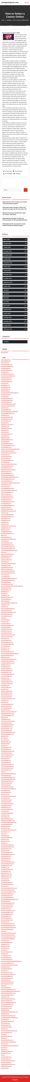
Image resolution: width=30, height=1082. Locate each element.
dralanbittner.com (5, 529)
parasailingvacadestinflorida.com (9, 1017)
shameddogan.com (6, 858)
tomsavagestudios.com (7, 584)
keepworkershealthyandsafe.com (9, 411)
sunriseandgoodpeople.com (8, 777)
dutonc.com (4, 745)
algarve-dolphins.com (6, 756)
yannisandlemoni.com (6, 531)
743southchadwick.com (7, 492)
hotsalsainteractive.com (7, 374)
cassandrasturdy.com (6, 633)
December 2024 (7, 274)
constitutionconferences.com (8, 830)
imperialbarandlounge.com (7, 505)
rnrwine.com (4, 1038)
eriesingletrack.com (6, 537)
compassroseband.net (6, 837)
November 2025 (7, 255)
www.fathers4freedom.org (8, 890)
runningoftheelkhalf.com (7, 893)
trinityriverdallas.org (6, 599)
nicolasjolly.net (5, 689)
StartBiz (16, 1079)
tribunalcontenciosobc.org (7, 661)
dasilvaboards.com (6, 664)
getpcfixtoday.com (6, 421)
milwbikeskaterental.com (7, 766)
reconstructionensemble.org (8, 788)
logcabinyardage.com (6, 865)
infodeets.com (5, 372)
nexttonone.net (5, 878)
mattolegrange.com (6, 749)
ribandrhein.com (5, 591)
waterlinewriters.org (6, 856)
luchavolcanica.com (6, 792)
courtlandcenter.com (6, 805)
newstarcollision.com (6, 559)
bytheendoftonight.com (7, 625)
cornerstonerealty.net (6, 959)
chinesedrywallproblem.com (8, 779)
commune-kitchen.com (7, 683)
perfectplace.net (5, 601)
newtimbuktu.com (5, 387)
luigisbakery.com (5, 944)
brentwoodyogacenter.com (8, 935)
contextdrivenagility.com (7, 715)
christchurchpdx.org (6, 679)
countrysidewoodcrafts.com (8, 404)
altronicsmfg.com (5, 389)
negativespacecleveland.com (8, 773)
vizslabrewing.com (5, 528)
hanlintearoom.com (6, 1025)
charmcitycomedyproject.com (9, 711)
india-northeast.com (6, 494)
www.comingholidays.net (7, 644)
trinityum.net (4, 970)
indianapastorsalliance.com (8, 820)
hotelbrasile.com (5, 454)
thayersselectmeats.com (7, 846)
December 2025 (7, 251)
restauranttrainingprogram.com (9, 578)
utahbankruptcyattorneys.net (8, 511)
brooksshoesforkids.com (7, 845)
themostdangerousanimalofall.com (10, 653)
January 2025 (7, 270)
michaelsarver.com (6, 565)
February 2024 (7, 309)
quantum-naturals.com (7, 1000)
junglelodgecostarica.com (7, 751)
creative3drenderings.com (7, 861)
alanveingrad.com (5, 758)
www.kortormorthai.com (7, 905)
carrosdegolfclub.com (6, 481)
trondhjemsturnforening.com (8, 993)
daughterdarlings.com (6, 370)
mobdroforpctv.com (6, 631)
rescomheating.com (6, 1057)
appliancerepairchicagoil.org (8, 406)
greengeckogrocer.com (7, 567)
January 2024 (7, 313)
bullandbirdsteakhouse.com (8, 925)
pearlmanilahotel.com (6, 428)
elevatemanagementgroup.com (9, 1030)
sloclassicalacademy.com (7, 663)
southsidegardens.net (6, 968)
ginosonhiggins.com (6, 760)
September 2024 (7, 282)
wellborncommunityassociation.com (10, 449)
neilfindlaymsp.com (6, 807)
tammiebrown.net (5, 743)
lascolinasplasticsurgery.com (8, 927)
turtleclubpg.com (5, 798)
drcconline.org (4, 811)
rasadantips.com (5, 385)
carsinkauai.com (5, 1013)
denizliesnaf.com (5, 828)
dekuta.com (4, 950)
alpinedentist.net (5, 437)
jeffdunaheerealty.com (7, 895)
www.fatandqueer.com (7, 907)
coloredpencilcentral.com (7, 501)
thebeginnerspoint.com (7, 642)
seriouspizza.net (5, 835)
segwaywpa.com (5, 850)
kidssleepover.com (6, 394)
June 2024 (6, 294)
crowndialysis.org (5, 576)
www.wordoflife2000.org (7, 514)
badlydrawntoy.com (6, 873)
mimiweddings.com (6, 1058)
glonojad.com (4, 702)
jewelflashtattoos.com (7, 419)
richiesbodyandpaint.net (7, 366)
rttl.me (3, 1055)
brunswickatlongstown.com (8, 732)
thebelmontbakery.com (7, 400)
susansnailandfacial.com (7, 884)
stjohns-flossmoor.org (6, 783)
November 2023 (7, 321)
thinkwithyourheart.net (7, 509)
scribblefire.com (5, 604)
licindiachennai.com (6, 368)
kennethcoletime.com (6, 728)
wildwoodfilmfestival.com (7, 451)
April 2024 (6, 302)
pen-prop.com (4, 886)
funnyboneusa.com (6, 785)
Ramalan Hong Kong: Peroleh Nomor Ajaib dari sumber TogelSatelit (14, 213)
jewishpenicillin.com (6, 582)
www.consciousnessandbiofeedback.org (11, 961)
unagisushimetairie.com (7, 417)
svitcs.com (4, 833)
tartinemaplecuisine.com (7, 734)
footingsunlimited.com (7, 914)
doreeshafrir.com (5, 710)
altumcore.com (5, 839)
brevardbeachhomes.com (7, 488)
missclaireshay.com (6, 361)
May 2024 (6, 298)
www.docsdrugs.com (6, 918)
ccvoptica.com (5, 940)
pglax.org (3, 771)
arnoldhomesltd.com (6, 499)
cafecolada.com (5, 638)
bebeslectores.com (6, 471)
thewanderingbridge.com (7, 725)
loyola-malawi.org (5, 619)
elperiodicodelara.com (6, 364)
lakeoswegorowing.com (7, 1040)
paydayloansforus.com (7, 398)
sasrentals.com (5, 561)
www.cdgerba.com (6, 987)
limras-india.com (5, 362)
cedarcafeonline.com (6, 377)
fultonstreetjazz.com (6, 456)
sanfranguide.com (5, 646)
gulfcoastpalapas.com (7, 852)
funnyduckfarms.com (6, 1027)
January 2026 (7, 247)
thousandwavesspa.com (7, 803)
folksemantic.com (5, 520)
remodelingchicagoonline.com (8, 933)
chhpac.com (4, 1049)
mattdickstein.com (6, 871)
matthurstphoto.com (6, 1008)
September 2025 (7, 263)
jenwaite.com (4, 1028)
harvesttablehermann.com (7, 479)
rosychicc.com (5, 621)
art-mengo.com (5, 740)
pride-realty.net (5, 1019)
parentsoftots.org (5, 860)
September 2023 (7, 329)
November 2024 (7, 278)
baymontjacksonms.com (7, 768)
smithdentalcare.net (6, 1062)
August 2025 (6, 266)
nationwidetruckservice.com (8, 796)
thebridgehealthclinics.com (8, 854)
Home (3, 20)
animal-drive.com (5, 841)
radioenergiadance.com (7, 439)
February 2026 (7, 243)
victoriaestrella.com (6, 801)
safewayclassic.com (6, 402)
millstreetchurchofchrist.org (8, 1015)
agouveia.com (4, 1043)
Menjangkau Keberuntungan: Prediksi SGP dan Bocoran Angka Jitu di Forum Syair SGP (15, 208)
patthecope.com (5, 831)
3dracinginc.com (5, 649)
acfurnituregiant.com (6, 379)
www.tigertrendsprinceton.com (9, 888)
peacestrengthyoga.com (7, 897)
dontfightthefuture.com (7, 497)
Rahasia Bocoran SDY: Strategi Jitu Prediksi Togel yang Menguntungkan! (15, 202)
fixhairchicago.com (6, 826)
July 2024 (6, 290)
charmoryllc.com (5, 648)
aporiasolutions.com (6, 848)
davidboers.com (5, 867)
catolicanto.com (5, 595)
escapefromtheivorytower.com (9, 490)
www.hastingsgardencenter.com (9, 965)
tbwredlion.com (5, 997)
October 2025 (7, 259)
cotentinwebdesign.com (7, 466)
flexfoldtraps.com (5, 901)
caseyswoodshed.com (7, 824)
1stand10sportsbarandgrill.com (9, 550)
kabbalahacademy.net (6, 556)
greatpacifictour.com (6, 800)
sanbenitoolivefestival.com (8, 634)
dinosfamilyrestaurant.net (7, 475)
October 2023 (7, 325)
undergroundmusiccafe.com (8, 1064)
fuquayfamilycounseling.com (8, 1042)
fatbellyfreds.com (5, 980)
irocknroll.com (4, 513)
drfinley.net (4, 1034)
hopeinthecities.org (6, 627)
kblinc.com (4, 535)
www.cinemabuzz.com (6, 952)
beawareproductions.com (7, 713)
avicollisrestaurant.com (7, 809)
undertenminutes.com (6, 381)
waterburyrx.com (5, 815)
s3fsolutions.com (5, 486)
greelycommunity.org (6, 696)
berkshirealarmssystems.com (8, 526)
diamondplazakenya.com (7, 995)
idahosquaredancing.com (7, 516)
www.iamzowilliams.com (7, 963)
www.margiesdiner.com (7, 920)
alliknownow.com (5, 657)
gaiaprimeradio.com (6, 741)
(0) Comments (18, 171)
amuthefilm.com (5, 685)
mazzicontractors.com (7, 972)
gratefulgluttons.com (6, 629)
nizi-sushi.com (4, 738)
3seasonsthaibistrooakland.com (9, 603)
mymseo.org (4, 1047)
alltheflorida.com (5, 1010)
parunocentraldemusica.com (8, 989)
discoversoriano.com (6, 640)
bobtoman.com (5, 432)
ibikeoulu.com (4, 717)
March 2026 (6, 239)
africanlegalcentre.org (6, 693)
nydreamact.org (5, 415)
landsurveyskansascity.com (8, 910)
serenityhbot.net (5, 880)
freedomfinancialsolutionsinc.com (9, 899)
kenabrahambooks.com (7, 681)
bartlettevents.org (6, 458)
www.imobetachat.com (7, 869)
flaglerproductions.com (7, 670)
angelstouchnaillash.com (7, 554)
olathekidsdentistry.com (7, 544)
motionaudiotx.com (6, 1053)
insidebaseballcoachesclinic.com (9, 1012)
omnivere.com (4, 383)
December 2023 (7, 317)
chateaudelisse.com (6, 447)
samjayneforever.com (6, 1006)
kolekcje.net (4, 593)
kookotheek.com (5, 441)
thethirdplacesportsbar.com (8, 974)
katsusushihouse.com (6, 694)
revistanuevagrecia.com (7, 704)
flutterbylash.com (5, 1023)
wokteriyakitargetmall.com (8, 571)
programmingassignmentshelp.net (9, 392)
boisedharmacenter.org (7, 614)
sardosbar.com (5, 522)
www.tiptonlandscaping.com (8, 937)
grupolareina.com (5, 462)
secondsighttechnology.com (8, 563)
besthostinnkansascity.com (8, 1060)
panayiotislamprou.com (7, 443)
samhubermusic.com (6, 1066)
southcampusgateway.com (8, 445)
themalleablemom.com (7, 726)
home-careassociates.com (8, 608)
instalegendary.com (6, 409)
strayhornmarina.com (6, 668)
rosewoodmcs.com (6, 955)
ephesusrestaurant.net (7, 976)
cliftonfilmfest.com (6, 503)
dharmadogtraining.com (7, 1051)
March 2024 (6, 305)
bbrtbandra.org (5, 422)
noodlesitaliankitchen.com (7, 413)
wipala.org (3, 618)
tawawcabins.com (5, 518)
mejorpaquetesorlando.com (8, 548)
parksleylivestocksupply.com (8, 612)
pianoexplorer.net (5, 967)
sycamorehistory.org (6, 957)
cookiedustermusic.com (7, 786)
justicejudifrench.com (6, 723)
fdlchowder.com (5, 922)
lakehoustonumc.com (6, 875)
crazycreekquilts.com (6, 676)
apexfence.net (5, 1068)
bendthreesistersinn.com (7, 781)
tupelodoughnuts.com (6, 543)
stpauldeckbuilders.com (7, 912)
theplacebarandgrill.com (7, 813)
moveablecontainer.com (7, 460)
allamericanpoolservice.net (8, 580)
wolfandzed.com (5, 948)
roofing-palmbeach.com (7, 496)
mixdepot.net (4, 953)
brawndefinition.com (6, 672)
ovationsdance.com (6, 589)
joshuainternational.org (7, 882)
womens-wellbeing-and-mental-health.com (12, 586)
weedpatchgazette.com (7, 533)
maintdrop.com (5, 430)
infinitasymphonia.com (6, 691)
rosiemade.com (5, 541)
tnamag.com (4, 843)
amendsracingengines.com (8, 903)
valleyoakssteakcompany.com (8, 822)
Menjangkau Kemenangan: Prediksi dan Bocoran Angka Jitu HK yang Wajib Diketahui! (15, 219)
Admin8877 (10, 173)
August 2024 (6, 286)
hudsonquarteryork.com (7, 983)
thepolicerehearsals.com (7, 655)
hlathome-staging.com (7, 569)
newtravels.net (5, 396)
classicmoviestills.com (7, 636)
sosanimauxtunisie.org (6, 434)
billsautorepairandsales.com (8, 998)
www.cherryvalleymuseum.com (9, 464)
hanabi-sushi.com (5, 946)
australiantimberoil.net (6, 473)
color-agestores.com (6, 616)
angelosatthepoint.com (7, 818)
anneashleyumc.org (6, 908)
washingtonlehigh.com (6, 942)
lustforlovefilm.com (6, 687)
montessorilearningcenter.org (8, 1002)
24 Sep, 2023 (8, 171)
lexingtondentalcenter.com (8, 573)
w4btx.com (4, 552)
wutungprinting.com (6, 762)
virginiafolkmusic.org (6, 588)
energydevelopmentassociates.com (10, 482)
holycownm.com (5, 794)
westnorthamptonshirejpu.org (8, 452)
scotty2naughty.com (6, 708)
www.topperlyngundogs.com (8, 892)
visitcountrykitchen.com (7, 755)
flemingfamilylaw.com (6, 1036)
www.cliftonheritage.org (7, 929)
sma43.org (3, 931)
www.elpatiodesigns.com (7, 982)
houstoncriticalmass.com (7, 651)
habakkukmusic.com (6, 876)
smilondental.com (5, 558)
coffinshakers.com (5, 719)
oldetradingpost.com (6, 467)
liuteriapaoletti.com (6, 775)
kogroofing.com (5, 436)
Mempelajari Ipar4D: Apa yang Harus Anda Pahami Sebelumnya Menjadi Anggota (14, 224)
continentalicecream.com (7, 674)
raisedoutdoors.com (6, 507)
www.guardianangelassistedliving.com (10, 991)
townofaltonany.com (6, 770)
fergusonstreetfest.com (7, 1004)
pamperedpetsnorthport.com (8, 539)
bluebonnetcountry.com (7, 424)
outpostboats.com (6, 623)
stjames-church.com (6, 706)
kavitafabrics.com (5, 790)
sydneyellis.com (5, 574)
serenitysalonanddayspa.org (8, 376)
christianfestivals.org (6, 753)
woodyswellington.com (7, 978)
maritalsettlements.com (7, 764)
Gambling (9, 20)
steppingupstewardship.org (8, 938)
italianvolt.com (5, 524)
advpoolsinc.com (5, 816)
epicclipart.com (5, 426)
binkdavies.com (5, 678)
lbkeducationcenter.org (7, 597)
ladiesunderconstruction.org (8, 469)
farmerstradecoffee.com (7, 863)
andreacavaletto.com (6, 610)
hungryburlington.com (6, 730)
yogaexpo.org (4, 606)
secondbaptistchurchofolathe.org (9, 1045)
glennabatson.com (5, 666)
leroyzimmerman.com (6, 1032)
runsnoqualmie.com (6, 916)
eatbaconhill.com (5, 391)
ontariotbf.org (4, 407)
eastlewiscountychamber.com (8, 659)
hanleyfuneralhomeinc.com (8, 546)
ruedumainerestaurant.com (8, 698)
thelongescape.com (6, 747)
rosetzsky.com (5, 700)
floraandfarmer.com (6, 484)
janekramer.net (5, 736)
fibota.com (4, 985)
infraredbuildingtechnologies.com (9, 477)
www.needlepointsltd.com (7, 923)
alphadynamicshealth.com (7, 1021)
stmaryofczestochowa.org (8, 721)
